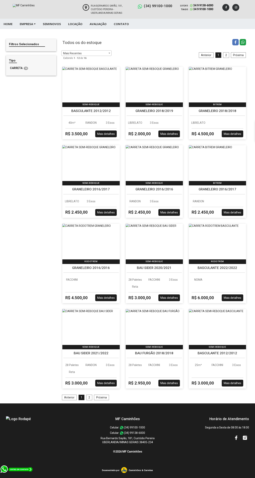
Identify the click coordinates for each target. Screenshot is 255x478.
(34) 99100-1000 (158, 6)
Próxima (238, 55)
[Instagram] (235, 7)
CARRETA (18, 68)
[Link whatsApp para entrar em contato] (16, 476)
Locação (75, 24)
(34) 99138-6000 (134, 432)
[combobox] (86, 53)
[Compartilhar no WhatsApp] (243, 42)
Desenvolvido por (111, 470)
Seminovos (52, 24)
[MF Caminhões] (18, 419)
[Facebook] (225, 7)
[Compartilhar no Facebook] (236, 42)
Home (8, 24)
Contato (121, 24)
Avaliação (98, 24)
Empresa (27, 24)
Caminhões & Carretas (141, 470)
